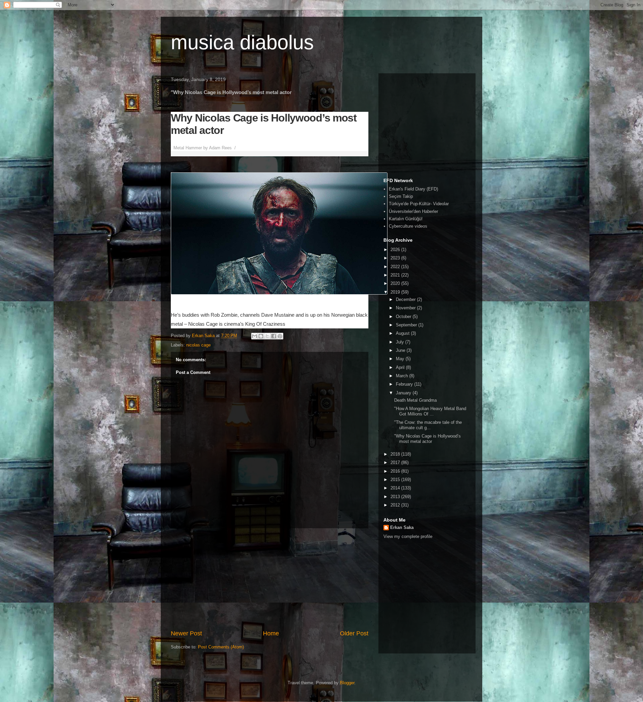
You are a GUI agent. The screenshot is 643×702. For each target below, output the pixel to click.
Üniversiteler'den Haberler (413, 211)
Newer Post (186, 633)
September (407, 324)
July (400, 341)
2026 (395, 249)
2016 (395, 471)
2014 (395, 487)
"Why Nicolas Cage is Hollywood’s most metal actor (427, 439)
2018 (395, 454)
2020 (395, 283)
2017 (395, 462)
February (405, 384)
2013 (395, 496)
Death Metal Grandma (415, 400)
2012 (395, 505)
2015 (395, 479)
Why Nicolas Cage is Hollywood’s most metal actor (264, 124)
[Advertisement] (269, 579)
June (401, 350)
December (406, 299)
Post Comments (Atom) (221, 646)
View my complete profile (407, 536)
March (402, 375)
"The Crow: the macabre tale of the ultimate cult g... (428, 425)
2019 (395, 292)
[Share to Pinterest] (280, 336)
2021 (395, 275)
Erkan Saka (402, 527)
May (401, 358)
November (406, 307)
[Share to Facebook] (273, 336)
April (401, 367)
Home (271, 633)
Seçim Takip (401, 196)
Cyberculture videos (408, 226)
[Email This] (254, 336)
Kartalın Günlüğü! (406, 218)
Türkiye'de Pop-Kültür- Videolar (419, 203)
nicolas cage (198, 344)
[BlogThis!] (261, 336)
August (403, 333)
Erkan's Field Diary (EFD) (413, 188)
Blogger (347, 682)
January (404, 392)
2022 (395, 266)
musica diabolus (242, 42)
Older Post (354, 633)
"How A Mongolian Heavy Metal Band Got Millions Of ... (430, 411)
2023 (395, 257)
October (404, 316)
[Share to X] (267, 336)
